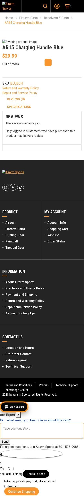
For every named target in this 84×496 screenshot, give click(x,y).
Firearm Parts (28, 18)
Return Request (16, 360)
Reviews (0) (16, 99)
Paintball (11, 241)
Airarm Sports (21, 394)
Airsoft (10, 223)
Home (9, 18)
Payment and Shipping (21, 294)
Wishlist (53, 235)
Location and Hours (19, 348)
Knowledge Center (16, 390)
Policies (44, 385)
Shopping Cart (57, 229)
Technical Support (18, 366)
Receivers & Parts (56, 18)
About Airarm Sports (20, 282)
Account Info (56, 223)
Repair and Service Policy (19, 93)
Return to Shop (36, 474)
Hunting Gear (14, 235)
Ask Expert (17, 406)
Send (5, 441)
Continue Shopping (21, 491)
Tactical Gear (14, 247)
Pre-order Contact (18, 354)
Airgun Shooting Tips (20, 313)
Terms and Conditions (18, 385)
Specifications (19, 107)
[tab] (42, 99)
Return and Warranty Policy (20, 88)
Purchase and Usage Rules (24, 288)
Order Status (56, 241)
